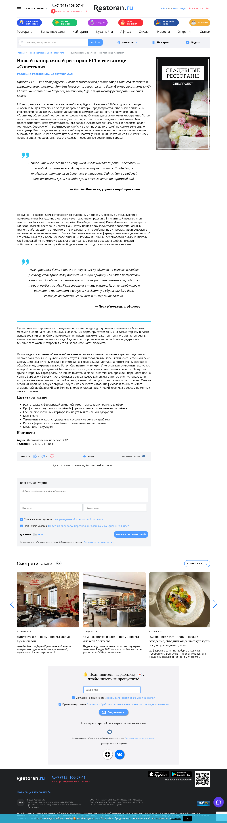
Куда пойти (104, 31)
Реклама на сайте (199, 8)
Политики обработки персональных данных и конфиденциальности (89, 526)
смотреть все (194, 563)
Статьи (205, 31)
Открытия (185, 31)
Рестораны (25, 31)
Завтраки (199, 22)
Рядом (195, 42)
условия (176, 818)
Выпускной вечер (165, 22)
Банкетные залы (53, 31)
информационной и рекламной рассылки (78, 519)
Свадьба (97, 22)
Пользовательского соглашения (99, 542)
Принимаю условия (77, 526)
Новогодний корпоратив (28, 22)
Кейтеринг (80, 31)
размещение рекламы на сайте (73, 11)
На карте (162, 42)
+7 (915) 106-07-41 (70, 777)
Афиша (125, 31)
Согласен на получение (63, 519)
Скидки (144, 31)
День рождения (128, 22)
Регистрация (179, 8)
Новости (163, 31)
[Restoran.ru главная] (113, 8)
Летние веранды (62, 22)
